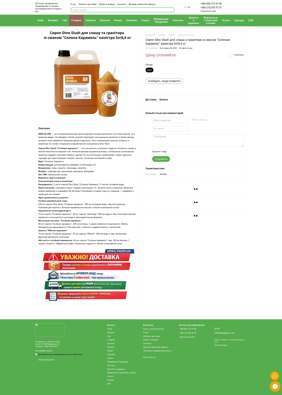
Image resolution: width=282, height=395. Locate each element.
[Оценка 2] (176, 151)
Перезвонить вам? (208, 11)
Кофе (40, 20)
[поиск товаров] (172, 9)
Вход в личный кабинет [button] (153, 329)
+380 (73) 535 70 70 (210, 7)
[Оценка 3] (180, 151)
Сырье (145, 20)
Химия (118, 20)
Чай (65, 20)
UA (185, 7)
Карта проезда (220, 345)
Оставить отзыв (185, 48)
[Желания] (229, 7)
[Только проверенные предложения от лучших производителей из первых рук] (50, 330)
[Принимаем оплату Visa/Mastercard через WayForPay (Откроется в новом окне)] (58, 354)
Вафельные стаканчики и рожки (211, 20)
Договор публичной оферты (142, 4)
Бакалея (105, 20)
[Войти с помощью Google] (215, 120)
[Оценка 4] (185, 151)
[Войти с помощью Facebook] (210, 120)
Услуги (226, 20)
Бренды (239, 20)
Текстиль (178, 20)
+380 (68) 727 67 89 (210, 3)
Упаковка (131, 20)
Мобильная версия (46, 360)
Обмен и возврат (107, 4)
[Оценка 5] (190, 151)
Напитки (91, 20)
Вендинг (53, 20)
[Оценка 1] (171, 151)
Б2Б (251, 20)
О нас (73, 4)
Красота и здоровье (193, 20)
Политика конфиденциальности (157, 351)
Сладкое (76, 20)
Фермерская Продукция (161, 20)
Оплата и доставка (87, 4)
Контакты (122, 4)
